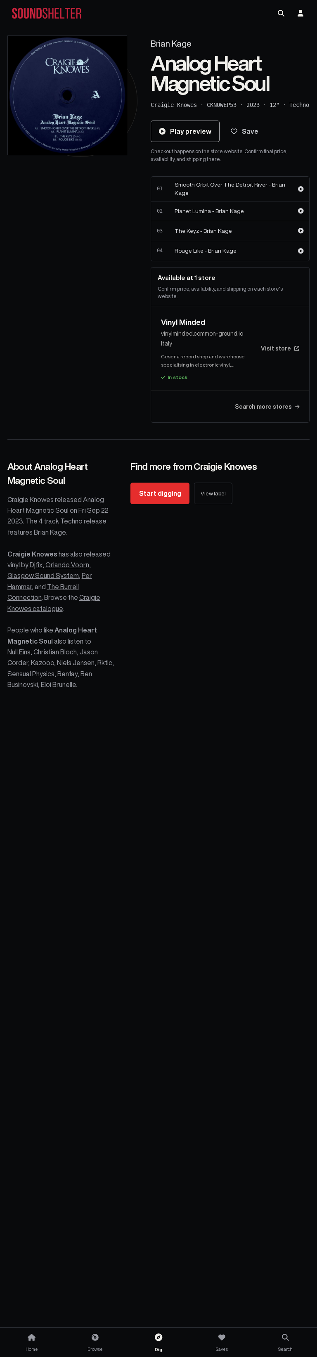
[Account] (300, 13)
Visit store (276, 348)
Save (250, 131)
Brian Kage (171, 43)
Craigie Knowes (174, 105)
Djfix (36, 564)
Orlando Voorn (67, 564)
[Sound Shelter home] (46, 13)
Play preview (190, 131)
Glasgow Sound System (43, 575)
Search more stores (263, 407)
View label (213, 493)
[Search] (281, 13)
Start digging (160, 493)
